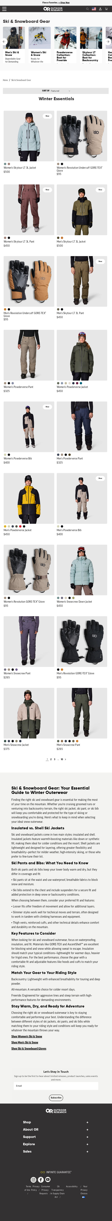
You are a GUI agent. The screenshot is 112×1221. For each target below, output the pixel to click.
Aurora (81, 383)
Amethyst (16, 669)
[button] (106, 9)
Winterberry (77, 383)
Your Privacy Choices (84, 1190)
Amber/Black (5, 526)
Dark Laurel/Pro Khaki (5, 741)
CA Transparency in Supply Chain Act (58, 1192)
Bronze (5, 309)
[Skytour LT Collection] (91, 45)
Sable (58, 164)
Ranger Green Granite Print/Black (16, 526)
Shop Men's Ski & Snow (24, 1042)
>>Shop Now (64, 3)
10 (62, 759)
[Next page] (65, 759)
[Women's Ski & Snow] (40, 45)
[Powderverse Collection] (65, 45)
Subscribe (56, 1098)
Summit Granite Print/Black (73, 383)
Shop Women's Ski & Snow (26, 1036)
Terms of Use (27, 1188)
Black (62, 164)
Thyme (5, 164)
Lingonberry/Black (20, 526)
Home (5, 80)
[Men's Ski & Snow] (14, 45)
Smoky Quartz (62, 598)
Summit (13, 383)
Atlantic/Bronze (20, 741)
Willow (73, 598)
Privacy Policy (35, 1188)
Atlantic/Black (58, 455)
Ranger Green (58, 309)
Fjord (62, 383)
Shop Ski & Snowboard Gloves (28, 1048)
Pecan (62, 741)
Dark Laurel (58, 383)
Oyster (66, 598)
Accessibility (71, 1187)
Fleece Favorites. (50, 3)
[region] (56, 3)
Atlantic (13, 526)
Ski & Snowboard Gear (21, 80)
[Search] (81, 9)
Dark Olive (69, 455)
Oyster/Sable (69, 383)
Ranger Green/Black (58, 238)
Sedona (62, 238)
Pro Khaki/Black (5, 455)
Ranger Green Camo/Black (16, 741)
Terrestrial (9, 164)
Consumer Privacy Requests (45, 1190)
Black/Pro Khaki (66, 383)
